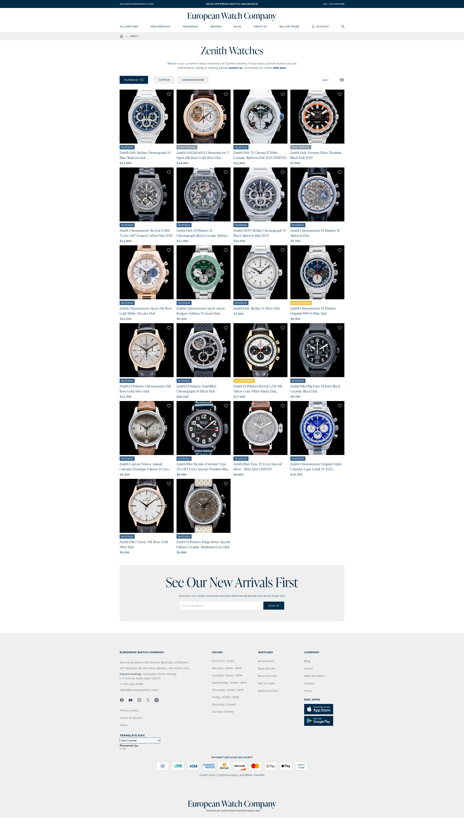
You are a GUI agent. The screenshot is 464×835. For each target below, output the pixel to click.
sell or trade (289, 26)
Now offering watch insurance (232, 4)
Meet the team (314, 676)
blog (237, 26)
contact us (235, 67)
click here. (280, 67)
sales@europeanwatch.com (136, 4)
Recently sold (267, 676)
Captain (164, 80)
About (308, 668)
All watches (266, 661)
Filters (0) (131, 80)
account (322, 26)
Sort (325, 80)
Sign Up (273, 605)
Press (308, 690)
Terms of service (131, 717)
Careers (309, 683)
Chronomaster (193, 80)
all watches (129, 26)
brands (216, 26)
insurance (190, 26)
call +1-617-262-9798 (333, 4)
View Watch (146, 116)
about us (260, 26)
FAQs (123, 725)
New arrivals (266, 668)
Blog (307, 661)
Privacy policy (129, 710)
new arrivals (160, 26)
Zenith (134, 36)
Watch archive (268, 690)
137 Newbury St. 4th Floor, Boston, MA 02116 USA (154, 668)
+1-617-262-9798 (131, 684)
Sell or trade (266, 683)
